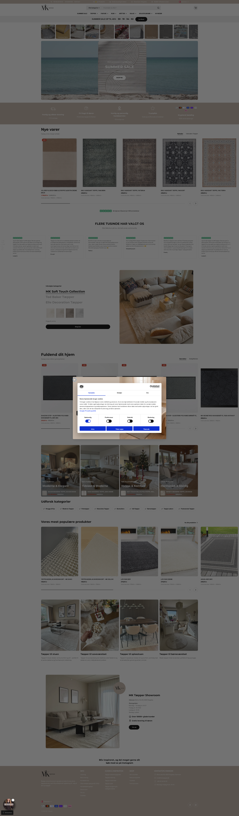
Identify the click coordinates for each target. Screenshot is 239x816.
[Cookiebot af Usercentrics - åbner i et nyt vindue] (151, 386)
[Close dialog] (74, 379)
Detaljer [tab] (119, 393)
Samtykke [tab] (91, 393)
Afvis (92, 429)
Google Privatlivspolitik (88, 411)
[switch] (109, 421)
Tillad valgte (119, 429)
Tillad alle (146, 429)
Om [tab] (147, 393)
